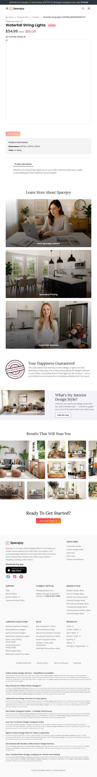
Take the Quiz (63, 415)
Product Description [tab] (23, 164)
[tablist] (23, 164)
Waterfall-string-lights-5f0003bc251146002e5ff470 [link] (64, 17)
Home (11, 17)
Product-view (23, 17)
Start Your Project (47, 521)
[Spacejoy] (16, 8)
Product (36, 17)
